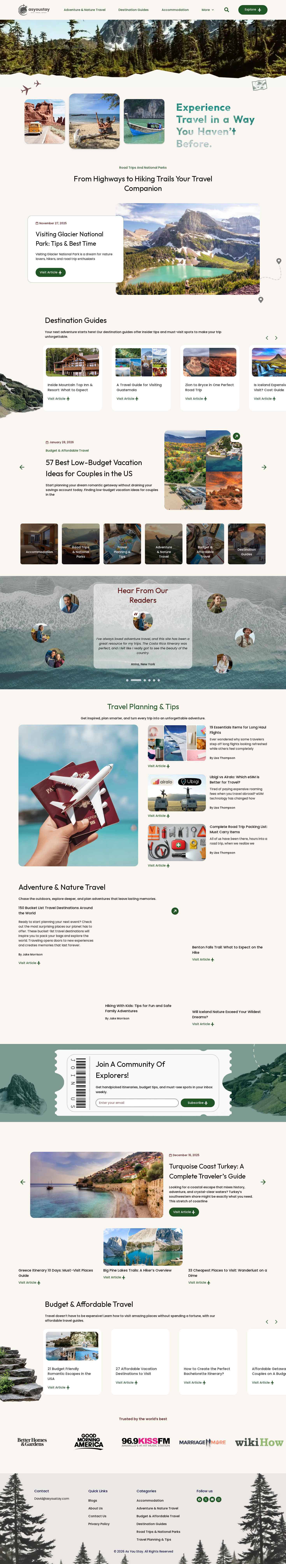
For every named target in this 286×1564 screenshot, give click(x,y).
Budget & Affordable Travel (67, 453)
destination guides (247, 551)
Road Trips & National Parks (158, 1531)
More (206, 10)
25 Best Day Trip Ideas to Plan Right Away (224, 1270)
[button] (267, 338)
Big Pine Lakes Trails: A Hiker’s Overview (52, 1270)
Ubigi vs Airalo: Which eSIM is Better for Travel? (234, 779)
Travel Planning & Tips (154, 1539)
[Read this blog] (72, 362)
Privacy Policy (99, 1524)
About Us (95, 1508)
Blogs (92, 1500)
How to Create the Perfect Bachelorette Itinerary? (139, 1371)
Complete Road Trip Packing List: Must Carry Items (238, 829)
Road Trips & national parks (80, 552)
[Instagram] (218, 1499)
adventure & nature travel (164, 552)
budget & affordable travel (205, 552)
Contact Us (97, 1516)
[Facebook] (199, 1499)
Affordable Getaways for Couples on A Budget (206, 1371)
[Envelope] (212, 1499)
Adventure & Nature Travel (84, 10)
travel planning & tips (122, 552)
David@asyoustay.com (51, 1498)
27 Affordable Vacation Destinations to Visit (68, 1371)
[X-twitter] (206, 1499)
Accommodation (175, 10)
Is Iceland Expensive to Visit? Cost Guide (204, 387)
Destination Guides (133, 10)
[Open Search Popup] (226, 9)
